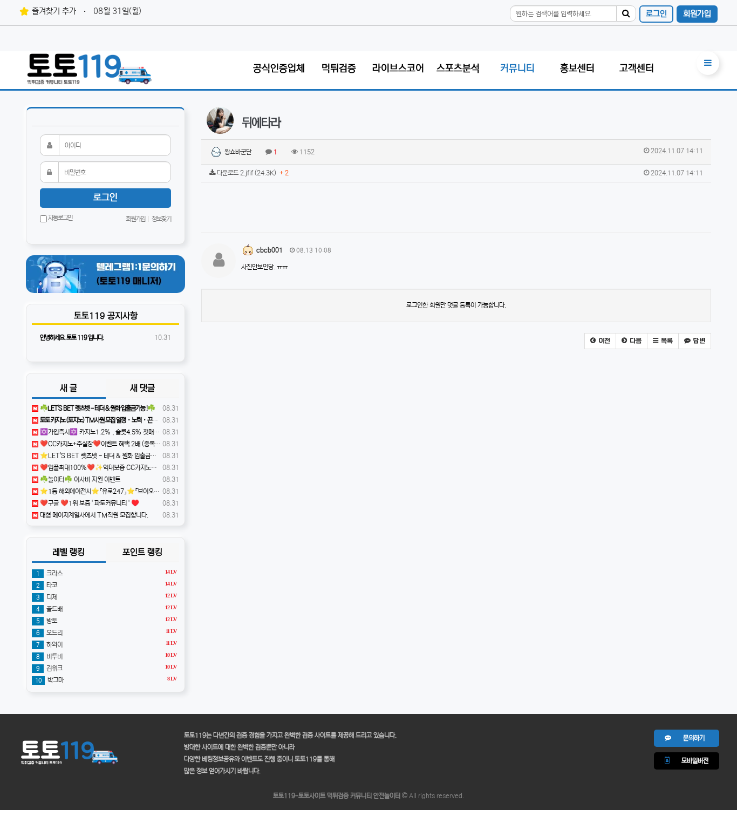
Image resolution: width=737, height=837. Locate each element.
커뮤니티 (517, 68)
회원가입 (697, 13)
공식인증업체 (279, 68)
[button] (600, 341)
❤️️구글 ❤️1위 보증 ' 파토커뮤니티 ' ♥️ (88, 503)
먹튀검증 (339, 68)
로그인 (656, 13)
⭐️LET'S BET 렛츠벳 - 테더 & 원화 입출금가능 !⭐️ (105, 455)
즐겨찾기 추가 (54, 11)
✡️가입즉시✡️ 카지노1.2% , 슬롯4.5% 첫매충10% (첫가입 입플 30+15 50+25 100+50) (155, 431)
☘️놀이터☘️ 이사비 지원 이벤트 (79, 479)
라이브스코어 (398, 68)
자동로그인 (59, 217)
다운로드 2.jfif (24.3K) (459, 172)
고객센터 (636, 68)
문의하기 (688, 737)
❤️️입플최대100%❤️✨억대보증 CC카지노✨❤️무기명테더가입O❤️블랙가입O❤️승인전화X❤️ (162, 467)
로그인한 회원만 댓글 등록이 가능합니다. (456, 305)
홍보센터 (577, 68)
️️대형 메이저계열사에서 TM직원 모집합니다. (93, 515)
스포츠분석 (458, 68)
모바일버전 (689, 760)
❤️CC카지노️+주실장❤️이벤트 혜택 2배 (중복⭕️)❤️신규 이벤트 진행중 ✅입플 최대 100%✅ (158, 443)
